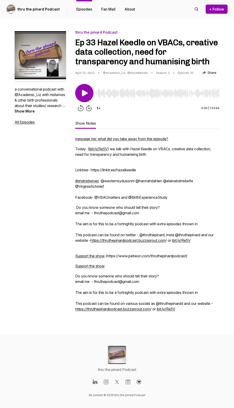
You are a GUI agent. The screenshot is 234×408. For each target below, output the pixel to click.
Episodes (84, 9)
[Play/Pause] (84, 93)
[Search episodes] (196, 9)
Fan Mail (108, 9)
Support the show (90, 256)
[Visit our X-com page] (117, 382)
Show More (25, 111)
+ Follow (216, 9)
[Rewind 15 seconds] (80, 108)
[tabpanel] (147, 226)
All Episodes (25, 122)
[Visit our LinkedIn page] (95, 382)
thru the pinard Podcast (38, 9)
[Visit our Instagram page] (106, 382)
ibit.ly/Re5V (98, 149)
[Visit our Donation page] (139, 382)
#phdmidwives (87, 181)
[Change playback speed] (98, 108)
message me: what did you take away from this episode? (121, 139)
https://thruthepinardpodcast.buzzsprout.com (127, 240)
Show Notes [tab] (85, 123)
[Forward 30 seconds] (89, 108)
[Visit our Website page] (128, 382)
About (130, 9)
